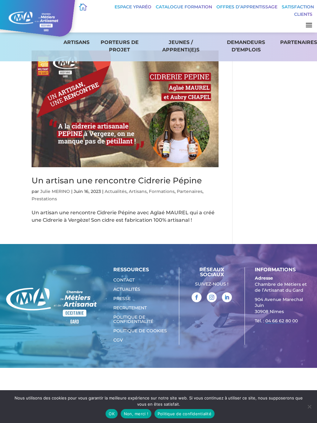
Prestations (44, 199)
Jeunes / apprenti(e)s (180, 46)
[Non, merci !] (309, 406)
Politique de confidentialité (133, 319)
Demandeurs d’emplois (246, 46)
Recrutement (130, 308)
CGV (118, 340)
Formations (162, 191)
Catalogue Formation (184, 7)
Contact (124, 280)
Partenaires (298, 42)
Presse (122, 298)
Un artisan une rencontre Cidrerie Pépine (117, 180)
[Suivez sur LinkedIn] (227, 297)
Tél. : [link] (276, 321)
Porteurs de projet (120, 46)
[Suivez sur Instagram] (212, 297)
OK (112, 413)
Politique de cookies (140, 331)
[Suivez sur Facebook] (197, 297)
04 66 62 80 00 (281, 321)
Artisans (76, 42)
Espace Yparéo (133, 7)
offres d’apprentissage (246, 7)
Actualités (116, 191)
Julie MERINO (55, 191)
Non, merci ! (136, 413)
